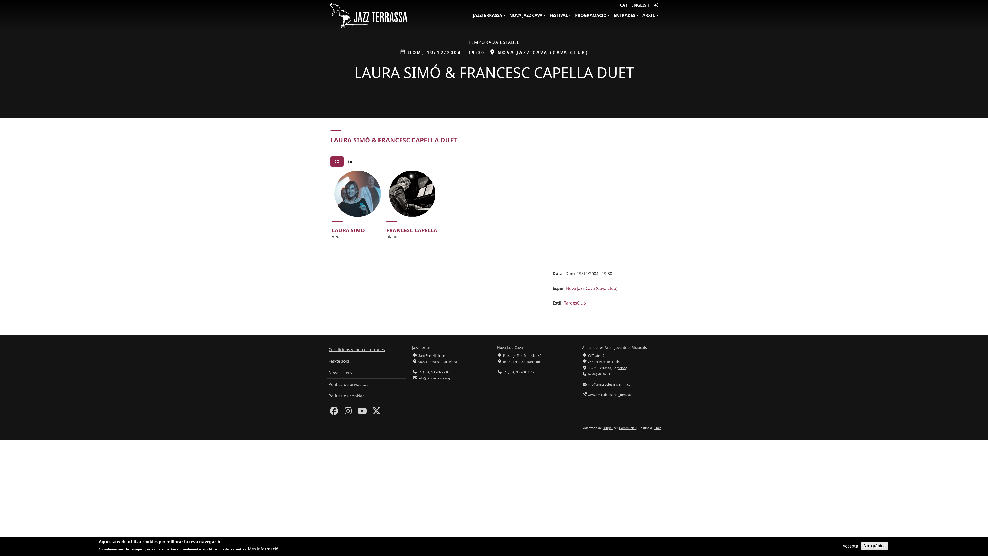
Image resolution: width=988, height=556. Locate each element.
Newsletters (340, 373)
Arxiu (649, 15)
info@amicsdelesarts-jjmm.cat (609, 384)
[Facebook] (334, 412)
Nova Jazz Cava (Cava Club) (591, 288)
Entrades (624, 15)
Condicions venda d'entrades (357, 349)
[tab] (337, 161)
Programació (591, 15)
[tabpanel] (494, 207)
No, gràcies (874, 546)
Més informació (263, 549)
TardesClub (575, 303)
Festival (559, 15)
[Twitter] (376, 412)
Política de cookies (347, 396)
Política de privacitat (348, 384)
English (640, 5)
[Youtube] (362, 412)
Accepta (850, 546)
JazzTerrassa (487, 15)
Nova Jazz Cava (525, 15)
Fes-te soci (339, 361)
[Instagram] (348, 412)
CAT (623, 5)
